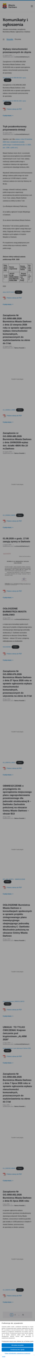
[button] (17, 1345)
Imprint (3, 1356)
